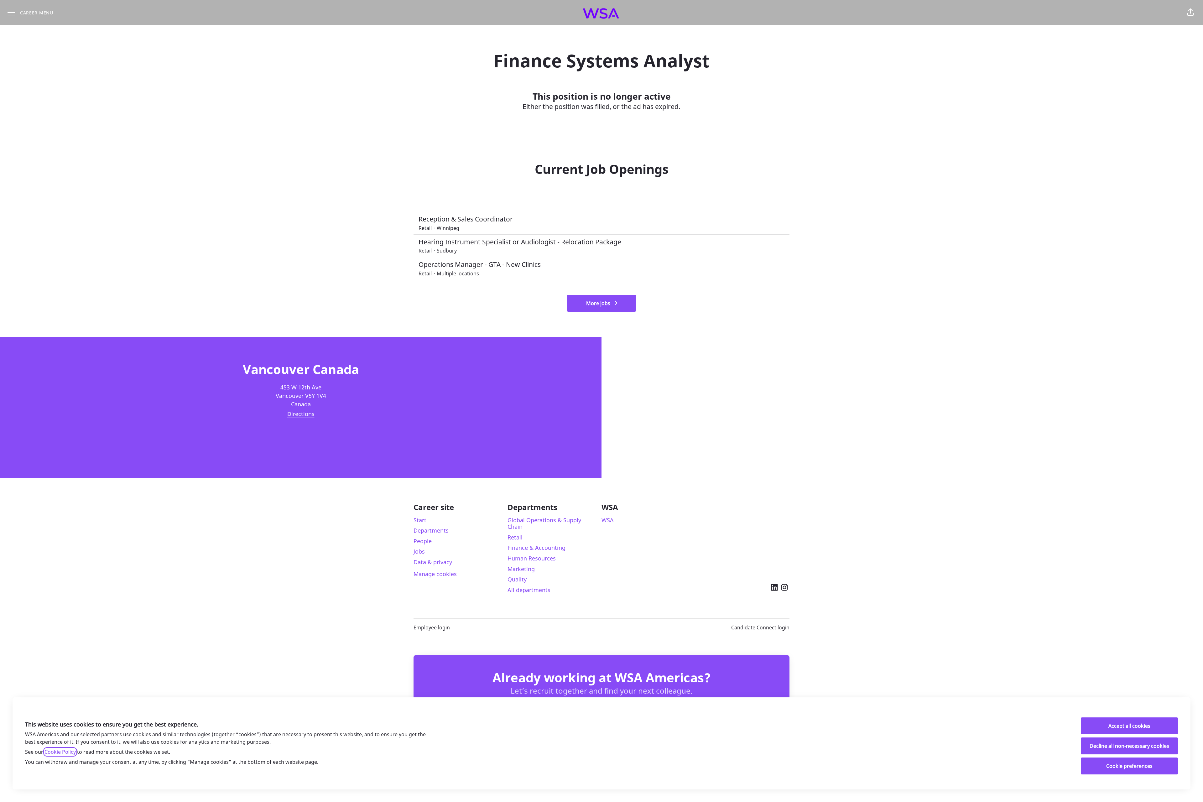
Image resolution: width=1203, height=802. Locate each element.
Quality (517, 579)
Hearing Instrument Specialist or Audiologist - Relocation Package (520, 241)
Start (420, 520)
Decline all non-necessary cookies (1129, 745)
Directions (301, 414)
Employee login (432, 627)
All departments (529, 590)
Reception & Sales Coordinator (466, 219)
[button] (1190, 12)
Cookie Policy (60, 751)
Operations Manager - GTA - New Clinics (480, 264)
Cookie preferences (1129, 766)
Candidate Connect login (760, 627)
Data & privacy (433, 562)
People (423, 541)
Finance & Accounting (536, 547)
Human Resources (532, 558)
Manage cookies (435, 574)
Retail (515, 537)
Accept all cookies (1129, 725)
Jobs (419, 551)
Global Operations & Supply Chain (544, 523)
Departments (431, 530)
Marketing (521, 569)
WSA (608, 520)
